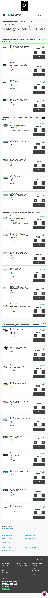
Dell (33, 579)
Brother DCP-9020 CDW (30, 528)
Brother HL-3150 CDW (7, 538)
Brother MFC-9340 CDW (7, 550)
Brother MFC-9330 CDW (7, 547)
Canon (33, 574)
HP (32, 572)
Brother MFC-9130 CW (7, 544)
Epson (33, 576)
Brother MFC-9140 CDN (30, 544)
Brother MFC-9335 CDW (30, 547)
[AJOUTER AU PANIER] (39, 57)
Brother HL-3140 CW (7, 535)
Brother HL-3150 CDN (30, 535)
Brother (33, 578)
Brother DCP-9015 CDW (7, 528)
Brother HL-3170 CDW (30, 538)
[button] (41, 15)
